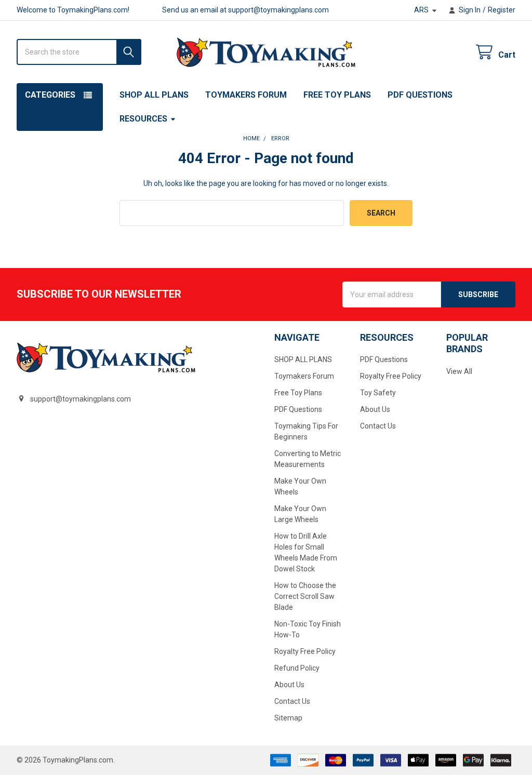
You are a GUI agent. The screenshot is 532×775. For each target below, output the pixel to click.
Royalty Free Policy (305, 651)
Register (501, 10)
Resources (143, 119)
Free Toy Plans (337, 95)
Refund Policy (297, 668)
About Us (289, 684)
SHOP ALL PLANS (154, 95)
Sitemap (288, 718)
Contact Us (292, 701)
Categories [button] (50, 95)
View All (459, 371)
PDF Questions (420, 95)
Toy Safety (378, 393)
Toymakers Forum (246, 95)
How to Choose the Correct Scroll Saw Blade (305, 596)
